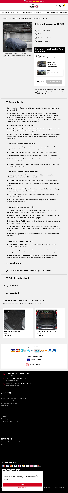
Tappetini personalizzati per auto (11, 419)
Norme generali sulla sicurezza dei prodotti (14, 398)
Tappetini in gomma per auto (10, 421)
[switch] (7, 12)
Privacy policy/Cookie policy (9, 403)
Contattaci (4, 405)
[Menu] (15, 6)
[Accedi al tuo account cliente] (60, 6)
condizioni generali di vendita (10, 401)
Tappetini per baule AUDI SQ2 (46, 331)
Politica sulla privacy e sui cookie (48, 487)
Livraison (61, 487)
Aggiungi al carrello (54, 81)
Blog (2, 444)
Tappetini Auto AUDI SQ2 (12, 331)
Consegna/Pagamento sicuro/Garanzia (13, 442)
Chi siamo (4, 396)
